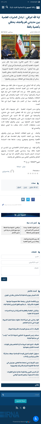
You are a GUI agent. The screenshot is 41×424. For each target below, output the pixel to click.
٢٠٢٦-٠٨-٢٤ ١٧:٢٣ (32, 378)
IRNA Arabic (22, 7)
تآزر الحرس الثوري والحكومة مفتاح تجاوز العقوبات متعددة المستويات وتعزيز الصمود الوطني (23, 373)
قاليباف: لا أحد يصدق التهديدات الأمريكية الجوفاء (23, 329)
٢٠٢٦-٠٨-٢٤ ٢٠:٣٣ (32, 341)
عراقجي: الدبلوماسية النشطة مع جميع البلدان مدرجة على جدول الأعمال (12, 230)
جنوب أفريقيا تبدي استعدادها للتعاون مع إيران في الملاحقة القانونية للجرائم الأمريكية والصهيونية (23, 364)
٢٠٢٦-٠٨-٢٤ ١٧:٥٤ (32, 359)
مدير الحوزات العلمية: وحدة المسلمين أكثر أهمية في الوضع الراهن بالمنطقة (31, 230)
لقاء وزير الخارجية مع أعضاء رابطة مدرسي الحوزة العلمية (31, 240)
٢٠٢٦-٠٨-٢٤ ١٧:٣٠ (32, 368)
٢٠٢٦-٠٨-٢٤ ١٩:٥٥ (32, 350)
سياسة (19, 167)
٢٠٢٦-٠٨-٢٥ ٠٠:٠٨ (32, 298)
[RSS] (16, 408)
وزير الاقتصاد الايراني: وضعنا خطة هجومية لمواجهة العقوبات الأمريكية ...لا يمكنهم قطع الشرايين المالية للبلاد (21, 303)
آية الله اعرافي (33, 187)
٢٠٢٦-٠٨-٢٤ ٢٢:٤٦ (33, 316)
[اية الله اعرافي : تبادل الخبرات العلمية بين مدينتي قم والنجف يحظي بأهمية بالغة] (20, 46)
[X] (20, 408)
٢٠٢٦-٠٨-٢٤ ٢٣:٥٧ (32, 307)
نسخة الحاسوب (20, 401)
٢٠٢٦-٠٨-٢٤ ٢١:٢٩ (33, 332)
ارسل (4, 279)
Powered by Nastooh (19, 422)
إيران (23, 167)
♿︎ (36, 419)
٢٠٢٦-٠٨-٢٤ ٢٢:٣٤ (32, 325)
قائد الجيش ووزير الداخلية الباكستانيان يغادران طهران (22, 295)
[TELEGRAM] (24, 408)
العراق (19, 187)
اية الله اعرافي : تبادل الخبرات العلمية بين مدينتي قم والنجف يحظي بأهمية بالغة (21, 22)
